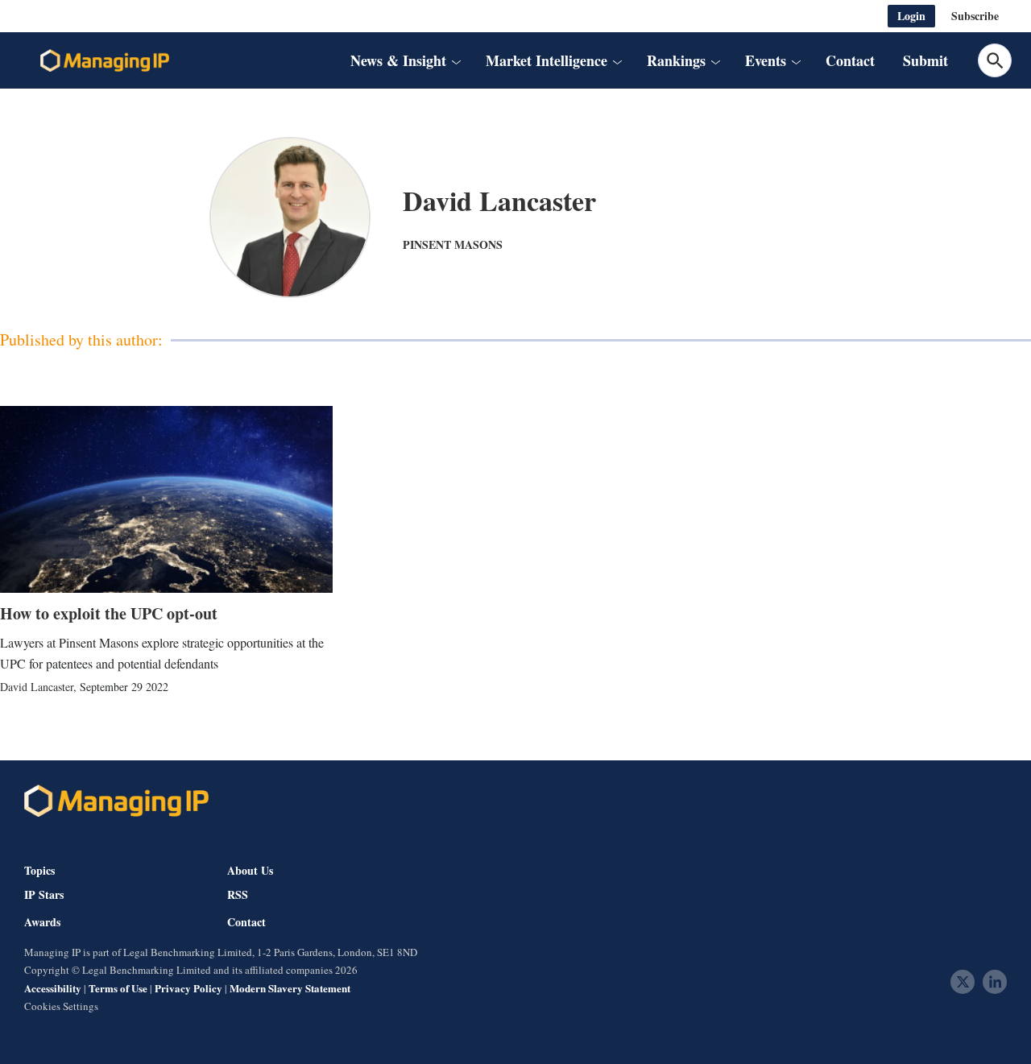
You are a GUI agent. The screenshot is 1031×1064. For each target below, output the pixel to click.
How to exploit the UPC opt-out (108, 613)
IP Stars (44, 894)
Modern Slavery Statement (290, 988)
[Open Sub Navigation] (455, 61)
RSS (237, 894)
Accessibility (52, 988)
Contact (850, 60)
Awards (42, 922)
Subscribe (975, 15)
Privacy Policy (188, 988)
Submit (925, 60)
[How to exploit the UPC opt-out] (166, 499)
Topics (39, 870)
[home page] (104, 60)
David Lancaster (36, 686)
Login (911, 15)
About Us (250, 870)
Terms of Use (118, 988)
